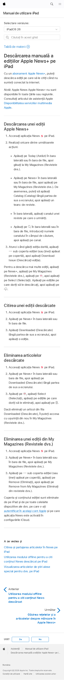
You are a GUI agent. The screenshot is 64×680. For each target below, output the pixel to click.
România (6, 665)
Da (20, 639)
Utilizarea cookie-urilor (46, 674)
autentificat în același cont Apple (25, 511)
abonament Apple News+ (28, 73)
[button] (52, 4)
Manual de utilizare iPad (21, 13)
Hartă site (28, 674)
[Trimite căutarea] (7, 37)
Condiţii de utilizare (11, 674)
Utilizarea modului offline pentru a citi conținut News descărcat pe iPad (28, 559)
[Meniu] (60, 4)
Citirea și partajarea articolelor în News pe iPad (31, 549)
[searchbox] (32, 37)
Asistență (15, 649)
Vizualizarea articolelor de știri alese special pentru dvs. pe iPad (27, 569)
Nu (40, 639)
